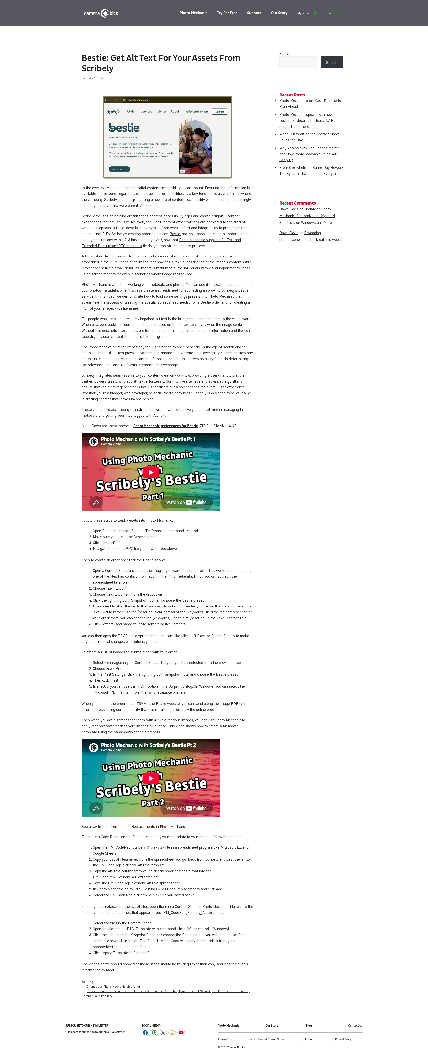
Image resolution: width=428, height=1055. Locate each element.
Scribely (110, 199)
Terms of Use (225, 1039)
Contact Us (355, 1026)
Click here (71, 1031)
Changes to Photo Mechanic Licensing (113, 986)
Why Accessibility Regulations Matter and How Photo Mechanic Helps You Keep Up (309, 153)
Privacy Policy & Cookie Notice (266, 1039)
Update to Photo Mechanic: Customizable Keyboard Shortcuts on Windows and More (307, 215)
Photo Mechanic (193, 13)
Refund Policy (343, 1039)
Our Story (279, 13)
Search (285, 53)
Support (254, 13)
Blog (90, 982)
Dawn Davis (288, 208)
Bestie (175, 233)
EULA (308, 1039)
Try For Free (227, 13)
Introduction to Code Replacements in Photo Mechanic (142, 826)
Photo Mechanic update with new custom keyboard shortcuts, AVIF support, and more (306, 120)
